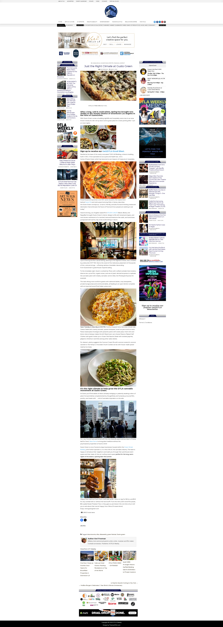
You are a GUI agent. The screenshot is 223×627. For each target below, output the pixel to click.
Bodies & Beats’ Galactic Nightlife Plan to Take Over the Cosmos (157, 239)
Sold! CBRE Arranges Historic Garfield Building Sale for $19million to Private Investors (129, 567)
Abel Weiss (142, 185)
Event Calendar (81, 1)
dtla (97, 534)
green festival (111, 534)
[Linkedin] (160, 22)
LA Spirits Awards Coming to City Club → (124, 583)
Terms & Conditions (145, 322)
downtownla (91, 534)
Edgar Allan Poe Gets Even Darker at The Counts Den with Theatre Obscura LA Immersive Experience (157, 179)
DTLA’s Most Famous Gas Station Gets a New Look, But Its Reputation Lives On (67, 183)
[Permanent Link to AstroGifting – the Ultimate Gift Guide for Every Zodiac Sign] (61, 102)
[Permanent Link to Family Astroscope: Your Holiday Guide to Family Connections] (61, 114)
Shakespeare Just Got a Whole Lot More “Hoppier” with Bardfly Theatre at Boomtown (157, 167)
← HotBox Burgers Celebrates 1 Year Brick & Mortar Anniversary (100, 585)
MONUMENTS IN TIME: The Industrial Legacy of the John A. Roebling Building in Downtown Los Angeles (66, 87)
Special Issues (114, 1)
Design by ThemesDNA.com (111, 625)
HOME (60, 21)
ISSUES (91, 1)
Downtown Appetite (107, 63)
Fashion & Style (117, 21)
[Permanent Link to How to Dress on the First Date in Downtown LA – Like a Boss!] (143, 218)
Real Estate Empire (131, 21)
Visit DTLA (143, 21)
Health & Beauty (92, 21)
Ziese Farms (93, 441)
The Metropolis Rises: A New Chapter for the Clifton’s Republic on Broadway (67, 72)
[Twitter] (155, 22)
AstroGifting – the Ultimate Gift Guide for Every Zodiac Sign (71, 102)
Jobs (97, 1)
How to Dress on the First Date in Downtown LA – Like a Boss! (157, 216)
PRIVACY (142, 319)
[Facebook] (157, 22)
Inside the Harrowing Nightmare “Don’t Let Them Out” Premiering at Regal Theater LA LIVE (157, 203)
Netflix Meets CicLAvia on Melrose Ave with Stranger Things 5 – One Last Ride (157, 192)
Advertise (70, 1)
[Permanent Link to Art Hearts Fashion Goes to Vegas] (143, 228)
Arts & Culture (69, 21)
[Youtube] (162, 22)
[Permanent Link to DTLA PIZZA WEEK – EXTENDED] (115, 556)
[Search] (165, 22)
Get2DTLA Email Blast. (113, 151)
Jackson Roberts (62, 78)
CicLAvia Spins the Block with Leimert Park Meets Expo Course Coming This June (157, 250)
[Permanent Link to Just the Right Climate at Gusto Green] (108, 86)
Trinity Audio (97, 105)
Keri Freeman (104, 69)
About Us (61, 1)
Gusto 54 (88, 202)
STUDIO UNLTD (112, 213)
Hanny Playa (61, 94)
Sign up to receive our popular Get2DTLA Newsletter (152, 307)
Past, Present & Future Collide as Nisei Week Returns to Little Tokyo (67, 162)
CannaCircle (96, 63)
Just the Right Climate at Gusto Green (108, 66)
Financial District (119, 63)
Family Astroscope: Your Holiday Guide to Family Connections (72, 114)
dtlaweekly (103, 534)
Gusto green (121, 534)
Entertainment (104, 21)
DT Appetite (80, 21)
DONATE (104, 1)
